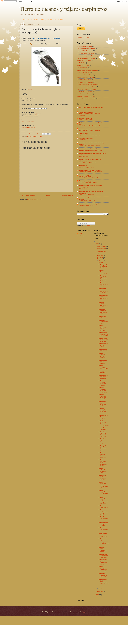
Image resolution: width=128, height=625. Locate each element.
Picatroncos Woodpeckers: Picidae (86, 89)
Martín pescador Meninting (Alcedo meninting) (90, 171)
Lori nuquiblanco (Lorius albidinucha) (88, 177)
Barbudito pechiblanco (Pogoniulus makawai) (102, 397)
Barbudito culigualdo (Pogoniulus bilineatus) (102, 383)
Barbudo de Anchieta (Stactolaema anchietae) (102, 455)
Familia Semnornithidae (83, 65)
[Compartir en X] (46, 134)
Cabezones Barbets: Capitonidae (85, 53)
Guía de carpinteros (82, 67)
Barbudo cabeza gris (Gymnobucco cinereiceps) (102, 290)
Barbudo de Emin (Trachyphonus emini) (103, 529)
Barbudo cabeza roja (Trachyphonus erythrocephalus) (103, 541)
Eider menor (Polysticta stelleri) (86, 167)
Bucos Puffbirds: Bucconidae (84, 51)
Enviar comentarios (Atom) (34, 199)
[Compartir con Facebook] (48, 134)
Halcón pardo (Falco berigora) (86, 194)
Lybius (37, 114)
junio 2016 (100, 258)
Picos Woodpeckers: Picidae (84, 91)
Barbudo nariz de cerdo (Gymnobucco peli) (103, 297)
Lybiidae (100, 262)
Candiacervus (82, 139)
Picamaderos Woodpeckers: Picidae (86, 87)
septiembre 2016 (101, 251)
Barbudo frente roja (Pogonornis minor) (102, 441)
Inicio (48, 196)
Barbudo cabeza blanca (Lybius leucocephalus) (103, 334)
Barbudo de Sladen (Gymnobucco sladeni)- (102, 304)
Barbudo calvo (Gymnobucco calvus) (102, 284)
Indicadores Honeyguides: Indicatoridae (87, 70)
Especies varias (83, 188)
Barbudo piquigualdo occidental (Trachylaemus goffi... (103, 485)
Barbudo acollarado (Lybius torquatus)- (102, 355)
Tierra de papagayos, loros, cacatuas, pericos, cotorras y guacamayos (92, 175)
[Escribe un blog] (44, 134)
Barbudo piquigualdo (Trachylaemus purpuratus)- (103, 493)
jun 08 (101, 260)
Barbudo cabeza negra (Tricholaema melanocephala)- (103, 582)
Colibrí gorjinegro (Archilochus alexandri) (89, 145)
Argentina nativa (83, 133)
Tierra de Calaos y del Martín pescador (90, 170)
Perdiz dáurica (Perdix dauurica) (87, 200)
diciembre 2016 (101, 246)
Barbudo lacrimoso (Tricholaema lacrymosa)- (102, 569)
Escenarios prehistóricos (86, 138)
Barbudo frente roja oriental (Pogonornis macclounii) (102, 434)
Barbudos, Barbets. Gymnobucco (102, 272)
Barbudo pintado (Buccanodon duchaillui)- (102, 266)
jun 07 (101, 588)
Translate (89, 225)
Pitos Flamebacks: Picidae (84, 94)
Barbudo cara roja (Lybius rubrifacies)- (103, 345)
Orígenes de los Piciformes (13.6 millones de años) (43, 19)
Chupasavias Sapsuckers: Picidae (86, 58)
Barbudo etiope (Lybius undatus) (102, 361)
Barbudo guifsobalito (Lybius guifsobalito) (102, 328)
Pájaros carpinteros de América (85, 77)
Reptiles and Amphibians (86, 112)
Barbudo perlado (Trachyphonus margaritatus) (103, 556)
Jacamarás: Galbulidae (83, 72)
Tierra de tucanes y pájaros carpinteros (63, 8)
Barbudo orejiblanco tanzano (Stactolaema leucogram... (102, 462)
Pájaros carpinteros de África (84, 75)
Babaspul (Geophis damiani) (86, 119)
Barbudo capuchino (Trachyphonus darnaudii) (103, 512)
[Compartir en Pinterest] (50, 134)
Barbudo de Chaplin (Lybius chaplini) (103, 322)
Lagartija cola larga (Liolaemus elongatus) (89, 130)
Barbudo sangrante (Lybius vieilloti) (103, 367)
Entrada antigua (67, 196)
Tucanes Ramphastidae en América (86, 99)
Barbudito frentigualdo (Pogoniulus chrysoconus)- (103, 390)
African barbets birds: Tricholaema (102, 535)
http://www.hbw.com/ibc (28, 121)
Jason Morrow (65, 612)
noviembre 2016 (101, 248)
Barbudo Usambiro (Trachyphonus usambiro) (103, 518)
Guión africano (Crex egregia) (86, 205)
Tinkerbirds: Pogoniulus (102, 371)
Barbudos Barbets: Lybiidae (34, 136)
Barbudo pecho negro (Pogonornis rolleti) (102, 448)
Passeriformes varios (84, 156)
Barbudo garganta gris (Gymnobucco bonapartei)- (103, 278)
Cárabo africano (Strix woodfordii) (87, 162)
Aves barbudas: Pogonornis (102, 428)
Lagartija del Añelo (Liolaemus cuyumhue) (89, 135)
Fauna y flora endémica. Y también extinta (91, 107)
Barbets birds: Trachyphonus (103, 506)
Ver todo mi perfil (81, 236)
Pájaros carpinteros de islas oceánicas (87, 84)
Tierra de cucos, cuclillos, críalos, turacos (91, 149)
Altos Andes (82, 109)
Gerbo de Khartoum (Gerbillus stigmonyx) (89, 126)
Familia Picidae (81, 63)
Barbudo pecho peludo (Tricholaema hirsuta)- (102, 562)
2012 (97, 595)
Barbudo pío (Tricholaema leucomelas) (102, 575)
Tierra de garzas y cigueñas (87, 181)
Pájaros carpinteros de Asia (84, 79)
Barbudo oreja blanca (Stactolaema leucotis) (102, 477)
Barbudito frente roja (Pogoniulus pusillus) (102, 404)
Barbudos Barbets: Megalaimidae (86, 48)
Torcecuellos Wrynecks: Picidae (85, 96)
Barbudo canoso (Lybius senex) (103, 349)
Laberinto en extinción (85, 118)
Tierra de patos (83, 165)
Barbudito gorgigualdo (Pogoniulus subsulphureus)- (103, 423)
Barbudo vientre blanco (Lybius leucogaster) (103, 340)
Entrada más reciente (27, 196)
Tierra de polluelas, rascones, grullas (89, 204)
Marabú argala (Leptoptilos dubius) (88, 182)
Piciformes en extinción (83, 37)
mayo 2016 (100, 591)
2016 (97, 244)
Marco (80, 233)
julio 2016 (100, 255)
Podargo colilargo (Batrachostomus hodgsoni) (90, 150)
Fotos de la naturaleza (85, 129)
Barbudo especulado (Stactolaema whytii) (102, 470)
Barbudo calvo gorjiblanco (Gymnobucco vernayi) (102, 311)
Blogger (84, 612)
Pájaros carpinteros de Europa (85, 82)
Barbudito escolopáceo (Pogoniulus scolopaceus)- (102, 411)
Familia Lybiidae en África (84, 60)
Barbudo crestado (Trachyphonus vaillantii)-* (103, 524)
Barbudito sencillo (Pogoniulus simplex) (103, 417)
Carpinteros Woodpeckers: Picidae (86, 55)
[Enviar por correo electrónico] (42, 134)
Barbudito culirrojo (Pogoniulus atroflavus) (103, 377)
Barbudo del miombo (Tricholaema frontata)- (102, 549)
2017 (97, 241)
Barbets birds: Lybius (102, 317)
